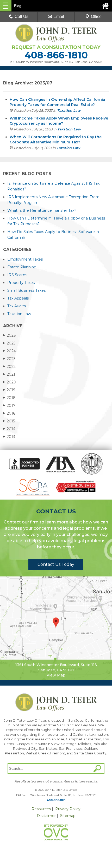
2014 (9, 429)
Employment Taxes (25, 259)
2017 (9, 405)
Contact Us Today (56, 564)
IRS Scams (17, 275)
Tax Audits (16, 306)
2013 (9, 436)
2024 (9, 351)
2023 (9, 358)
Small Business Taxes (26, 290)
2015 (9, 421)
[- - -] (5, 5)
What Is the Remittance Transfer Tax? (41, 210)
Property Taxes (21, 282)
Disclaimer (46, 815)
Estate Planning (21, 267)
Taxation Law (68, 110)
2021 (9, 374)
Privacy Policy (67, 809)
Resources (41, 809)
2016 (9, 413)
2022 (9, 366)
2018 (9, 397)
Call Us (21, 16)
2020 (9, 382)
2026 (9, 335)
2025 (9, 343)
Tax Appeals (18, 298)
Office (96, 16)
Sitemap (68, 815)
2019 (9, 390)
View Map (56, 675)
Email (58, 16)
